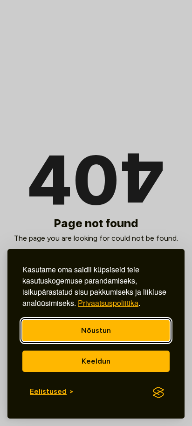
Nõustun (96, 330)
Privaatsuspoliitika (108, 303)
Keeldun (96, 361)
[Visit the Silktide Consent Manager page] (158, 392)
